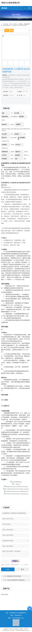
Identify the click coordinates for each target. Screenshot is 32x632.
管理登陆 (22, 630)
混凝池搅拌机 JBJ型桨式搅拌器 (14, 576)
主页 (10, 24)
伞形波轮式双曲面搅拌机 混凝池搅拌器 (16, 580)
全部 (7, 30)
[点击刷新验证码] (15, 561)
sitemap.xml (27, 630)
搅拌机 (21, 24)
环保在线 (18, 630)
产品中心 (15, 24)
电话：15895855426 (16, 615)
